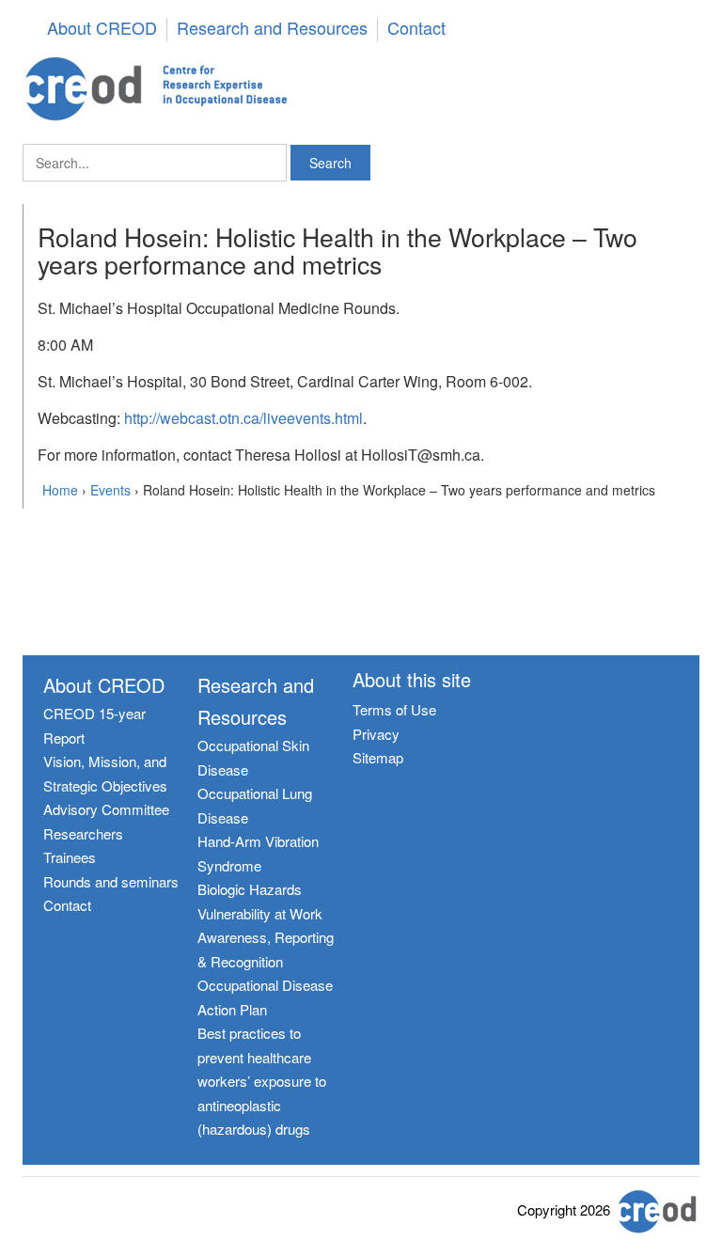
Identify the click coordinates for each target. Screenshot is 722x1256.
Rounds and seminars (111, 881)
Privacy (376, 734)
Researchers (83, 833)
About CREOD (102, 28)
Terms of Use (394, 709)
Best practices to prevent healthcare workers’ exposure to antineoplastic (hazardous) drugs (261, 1080)
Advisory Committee (106, 809)
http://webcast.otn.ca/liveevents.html (243, 418)
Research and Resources (272, 28)
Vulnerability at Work (259, 913)
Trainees (69, 857)
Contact (416, 28)
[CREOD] (361, 89)
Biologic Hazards (249, 889)
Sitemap (378, 757)
